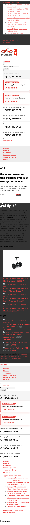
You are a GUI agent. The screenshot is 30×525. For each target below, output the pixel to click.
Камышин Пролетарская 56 (15, 33)
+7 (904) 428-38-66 (12, 118)
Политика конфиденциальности (9, 356)
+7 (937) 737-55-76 (11, 101)
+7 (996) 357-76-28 (12, 135)
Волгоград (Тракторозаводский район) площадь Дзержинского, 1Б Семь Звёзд (17, 24)
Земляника (23, 354)
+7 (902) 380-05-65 (11, 88)
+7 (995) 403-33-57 (12, 110)
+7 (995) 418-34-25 (12, 127)
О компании (7, 465)
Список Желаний (8, 42)
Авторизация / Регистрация (11, 40)
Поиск (5, 68)
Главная (6, 461)
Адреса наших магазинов (11, 2)
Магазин (6, 463)
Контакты (6, 472)
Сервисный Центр (9, 470)
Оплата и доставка (9, 468)
